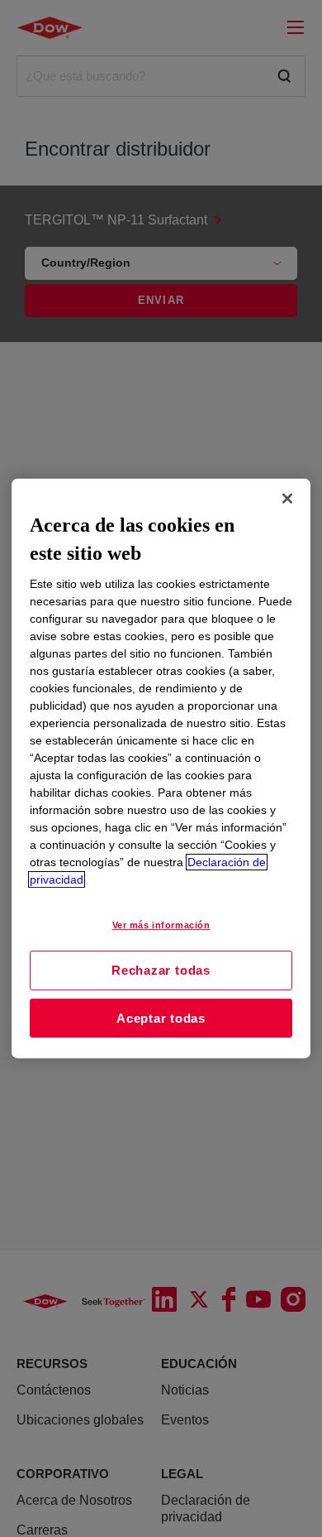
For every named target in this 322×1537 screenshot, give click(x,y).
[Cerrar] (287, 498)
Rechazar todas (161, 970)
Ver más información (161, 925)
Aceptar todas (161, 1018)
